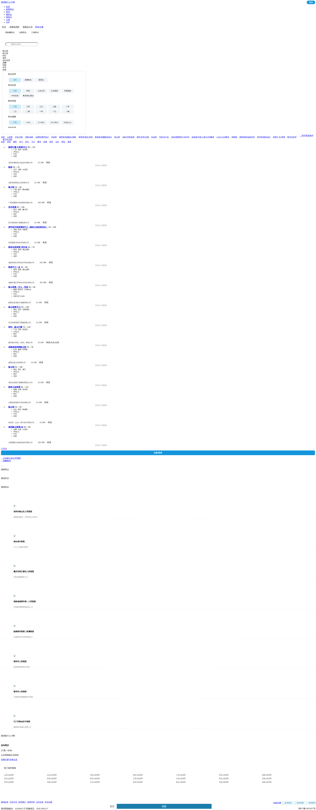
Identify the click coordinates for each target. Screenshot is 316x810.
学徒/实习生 (164, 137)
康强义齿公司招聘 (14, 40)
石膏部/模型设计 (42, 137)
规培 (39, 142)
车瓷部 (54, 137)
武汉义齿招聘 (9, 778)
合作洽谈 (39, 802)
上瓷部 (10, 137)
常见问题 (48, 802)
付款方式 (13, 802)
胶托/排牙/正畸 (143, 137)
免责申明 (31, 802)
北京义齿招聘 (52, 775)
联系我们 (22, 802)
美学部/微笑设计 (264, 137)
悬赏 (51, 142)
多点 (27, 142)
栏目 (4, 27)
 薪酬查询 (6, 463)
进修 (45, 142)
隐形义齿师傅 (14, 387)
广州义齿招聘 (181, 775)
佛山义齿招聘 (181, 782)
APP (8, 22)
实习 (21, 142)
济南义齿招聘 (224, 782)
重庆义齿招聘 (138, 775)
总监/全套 (19, 137)
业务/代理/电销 (128, 137)
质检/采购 (29, 137)
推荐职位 (10, 9)
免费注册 (5, 760)
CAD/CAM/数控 (222, 137)
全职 (9, 142)
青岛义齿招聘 (224, 778)
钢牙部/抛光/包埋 (86, 137)
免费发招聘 (14, 27)
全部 (3, 137)
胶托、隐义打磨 (15, 327)
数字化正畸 (7, 139)
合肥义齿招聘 (267, 782)
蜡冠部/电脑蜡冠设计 (103, 137)
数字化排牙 (292, 137)
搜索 (311, 2)
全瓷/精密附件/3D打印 (180, 137)
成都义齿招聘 (267, 775)
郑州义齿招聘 (9, 782)
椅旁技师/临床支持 (247, 137)
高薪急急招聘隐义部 (17, 347)
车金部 (154, 137)
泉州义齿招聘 (138, 782)
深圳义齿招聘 (95, 775)
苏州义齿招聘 (224, 775)
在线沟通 (277, 803)
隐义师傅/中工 (14, 307)
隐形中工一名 (14, 267)
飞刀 (33, 142)
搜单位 (9, 17)
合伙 (57, 142)
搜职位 (9, 14)
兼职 (15, 142)
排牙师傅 (12, 207)
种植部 (234, 137)
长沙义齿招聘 (95, 782)
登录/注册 (39, 27)
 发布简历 (287, 803)
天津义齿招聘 (138, 778)
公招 (8, 20)
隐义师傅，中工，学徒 (18, 287)
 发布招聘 (299, 803)
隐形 (10, 167)
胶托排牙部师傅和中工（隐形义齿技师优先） (28, 227)
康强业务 (4, 802)
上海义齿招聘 (9, 775)
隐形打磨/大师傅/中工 (17, 147)
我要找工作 (28, 27)
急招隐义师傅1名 (15, 427)
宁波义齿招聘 (181, 778)
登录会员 (13, 760)
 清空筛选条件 (306, 135)
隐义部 (117, 137)
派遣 (69, 142)
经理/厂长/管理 (279, 137)
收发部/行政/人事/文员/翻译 (203, 137)
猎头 (63, 142)
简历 (8, 12)
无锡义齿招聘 (267, 778)
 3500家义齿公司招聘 (158, 458)
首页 (8, 7)
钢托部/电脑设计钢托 (67, 137)
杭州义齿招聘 (52, 778)
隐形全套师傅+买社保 (17, 247)
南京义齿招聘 (95, 778)
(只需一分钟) (6, 750)
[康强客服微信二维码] (25, 809)
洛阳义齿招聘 (52, 782)
